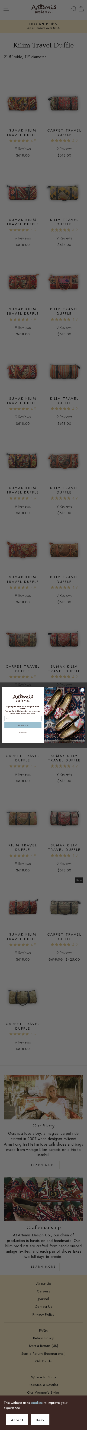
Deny (40, 1420)
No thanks (22, 732)
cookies (37, 1402)
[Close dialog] (82, 690)
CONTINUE (23, 725)
